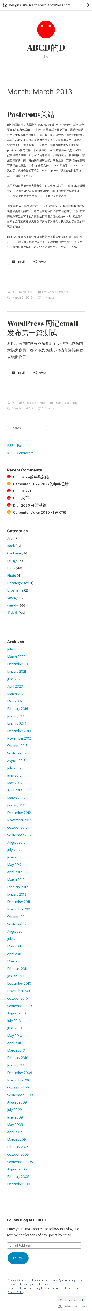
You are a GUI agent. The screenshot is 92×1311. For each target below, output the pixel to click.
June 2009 (15, 1117)
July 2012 (14, 850)
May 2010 (14, 1036)
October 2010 (17, 999)
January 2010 (17, 1065)
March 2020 (16, 694)
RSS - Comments (20, 453)
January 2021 (16, 671)
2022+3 (27, 491)
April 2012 (14, 872)
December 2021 (19, 664)
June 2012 (14, 857)
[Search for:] (27, 428)
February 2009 (18, 1147)
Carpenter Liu (24, 484)
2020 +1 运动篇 (33, 505)
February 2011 (17, 969)
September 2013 (19, 753)
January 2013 (16, 805)
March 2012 (16, 880)
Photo (11, 576)
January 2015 (16, 716)
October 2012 (17, 828)
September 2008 (20, 1162)
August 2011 (16, 932)
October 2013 (17, 746)
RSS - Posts (16, 446)
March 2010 (16, 1050)
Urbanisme (15, 590)
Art (9, 539)
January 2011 (16, 976)
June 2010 (14, 1028)
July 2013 (14, 768)
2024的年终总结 (35, 477)
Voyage (13, 598)
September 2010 (19, 1006)
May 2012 (14, 865)
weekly (12, 605)
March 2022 (16, 657)
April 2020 (15, 686)
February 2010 (17, 1058)
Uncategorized (34, 402)
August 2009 (17, 1102)
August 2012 (16, 842)
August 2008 (17, 1169)
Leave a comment (55, 292)
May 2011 (14, 946)
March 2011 (15, 961)
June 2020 (15, 679)
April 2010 (14, 1043)
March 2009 (16, 1140)
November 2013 (19, 738)
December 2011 (18, 902)
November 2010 (19, 991)
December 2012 (19, 813)
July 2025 (14, 649)
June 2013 (14, 776)
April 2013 (14, 790)
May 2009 (15, 1125)
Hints (11, 568)
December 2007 (19, 1184)
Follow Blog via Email (26, 1220)
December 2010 (19, 984)
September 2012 (19, 835)
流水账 (28, 292)
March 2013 (16, 798)
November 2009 (19, 1080)
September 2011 (19, 924)
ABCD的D (46, 47)
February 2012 (17, 887)
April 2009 (15, 1132)
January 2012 (16, 894)
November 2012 (19, 820)
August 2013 (16, 761)
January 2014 (16, 724)
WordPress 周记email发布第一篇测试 (42, 327)
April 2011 (14, 954)
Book (11, 546)
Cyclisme (14, 553)
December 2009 (19, 1073)
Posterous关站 (31, 114)
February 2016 (17, 709)
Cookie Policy (16, 1292)
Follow (18, 1258)
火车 (25, 498)
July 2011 (13, 939)
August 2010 (16, 1013)
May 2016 (14, 701)
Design (12, 561)
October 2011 (17, 917)
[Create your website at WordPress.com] (46, 5)
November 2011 (18, 909)
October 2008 (18, 1155)
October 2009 (18, 1088)
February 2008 (18, 1177)
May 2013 (14, 783)
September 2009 (20, 1095)
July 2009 (14, 1110)
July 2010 (14, 1021)
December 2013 (19, 731)
